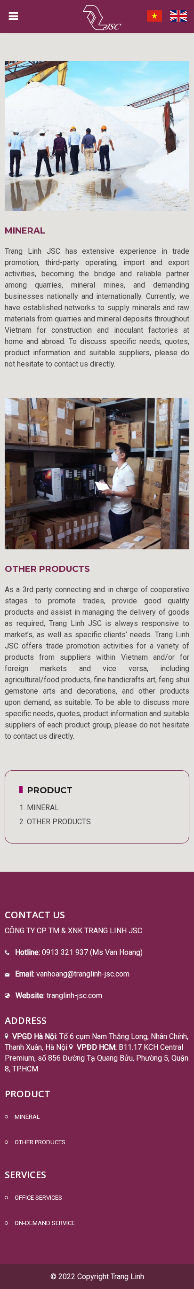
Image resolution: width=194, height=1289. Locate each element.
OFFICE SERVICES (38, 1197)
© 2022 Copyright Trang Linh (97, 1276)
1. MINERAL (39, 807)
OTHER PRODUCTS (47, 569)
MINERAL (27, 1116)
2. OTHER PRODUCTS (55, 821)
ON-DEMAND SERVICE (45, 1223)
